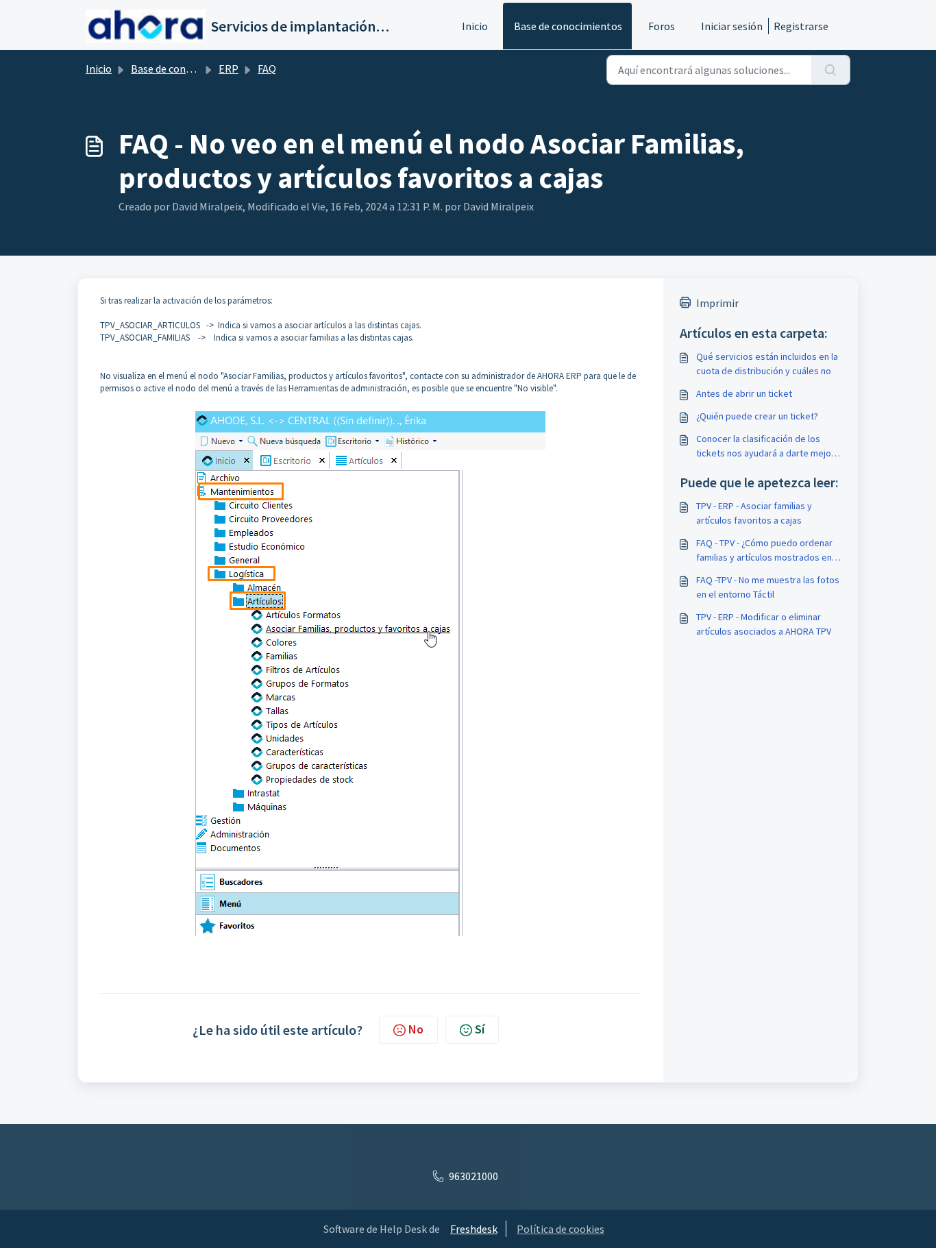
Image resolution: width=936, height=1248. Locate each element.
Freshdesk (473, 1229)
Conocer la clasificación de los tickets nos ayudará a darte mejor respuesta (765, 446)
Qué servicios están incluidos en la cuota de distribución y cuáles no (767, 363)
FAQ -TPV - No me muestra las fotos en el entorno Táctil (767, 587)
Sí (479, 1029)
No (415, 1029)
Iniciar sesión (732, 26)
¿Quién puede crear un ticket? (757, 416)
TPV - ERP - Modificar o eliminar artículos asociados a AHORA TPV (763, 624)
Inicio (475, 26)
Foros (661, 26)
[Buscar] (830, 70)
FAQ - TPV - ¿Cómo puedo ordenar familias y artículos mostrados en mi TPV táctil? (764, 551)
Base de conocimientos (568, 26)
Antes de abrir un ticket (744, 393)
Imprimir (717, 303)
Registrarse (801, 26)
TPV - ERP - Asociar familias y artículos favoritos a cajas (754, 513)
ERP (228, 68)
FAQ (267, 68)
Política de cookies (560, 1229)
